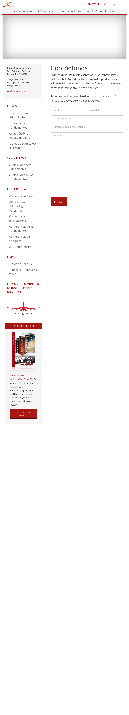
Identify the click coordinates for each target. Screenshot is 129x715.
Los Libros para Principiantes (18, 115)
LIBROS (12, 106)
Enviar (59, 202)
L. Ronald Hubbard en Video (23, 272)
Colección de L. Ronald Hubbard (19, 136)
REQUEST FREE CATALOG (23, 413)
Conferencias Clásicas (22, 196)
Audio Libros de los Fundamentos (21, 177)
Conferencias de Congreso (19, 239)
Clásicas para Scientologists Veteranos (18, 206)
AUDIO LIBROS (16, 158)
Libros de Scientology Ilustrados (23, 146)
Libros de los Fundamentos (18, 125)
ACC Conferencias (20, 247)
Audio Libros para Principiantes (20, 167)
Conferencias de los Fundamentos (21, 229)
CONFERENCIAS (17, 189)
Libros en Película (20, 264)
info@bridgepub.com (17, 91)
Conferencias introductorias (18, 219)
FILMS (11, 257)
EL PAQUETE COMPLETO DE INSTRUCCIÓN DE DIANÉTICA (23, 288)
